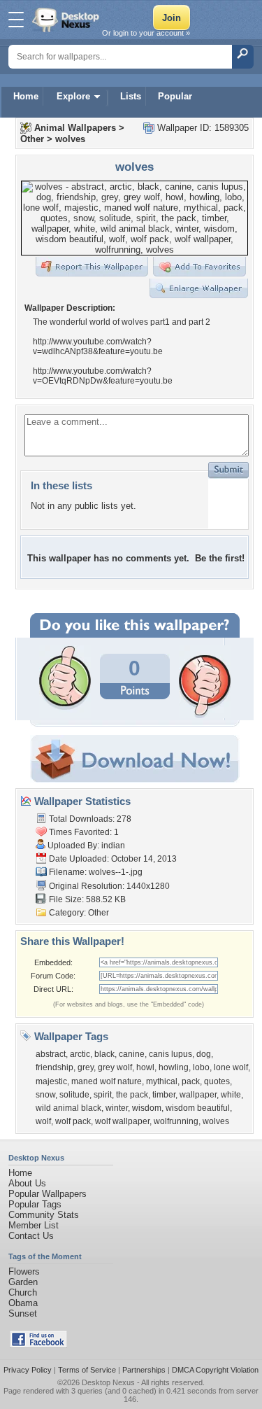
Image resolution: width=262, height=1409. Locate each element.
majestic (51, 1081)
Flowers (24, 1271)
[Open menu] (16, 19)
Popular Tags (34, 1204)
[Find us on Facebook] (38, 1345)
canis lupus (170, 1054)
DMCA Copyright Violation (215, 1370)
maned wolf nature (106, 1081)
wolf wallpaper (122, 1121)
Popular (175, 96)
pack (191, 1081)
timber (163, 1095)
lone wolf (231, 1067)
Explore (73, 96)
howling (174, 1067)
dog (203, 1054)
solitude (74, 1095)
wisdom (146, 1108)
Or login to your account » (146, 33)
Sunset (22, 1313)
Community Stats (43, 1215)
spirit (103, 1095)
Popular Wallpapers (47, 1194)
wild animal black (68, 1108)
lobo (201, 1067)
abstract (51, 1054)
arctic (80, 1054)
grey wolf (115, 1067)
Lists (130, 96)
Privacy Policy (27, 1370)
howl (145, 1067)
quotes (217, 1081)
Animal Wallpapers (75, 127)
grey (86, 1067)
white (231, 1095)
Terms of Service (87, 1370)
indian (113, 845)
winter (116, 1108)
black (104, 1054)
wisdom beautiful (198, 1108)
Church (22, 1292)
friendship (54, 1067)
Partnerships (144, 1370)
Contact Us (31, 1236)
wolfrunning (176, 1121)
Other (32, 139)
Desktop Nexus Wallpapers (67, 19)
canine (132, 1054)
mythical (161, 1081)
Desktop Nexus (108, 1382)
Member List (33, 1225)
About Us (27, 1183)
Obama (23, 1303)
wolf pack (73, 1121)
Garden (23, 1282)
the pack (132, 1095)
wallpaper (198, 1095)
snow (45, 1095)
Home (25, 96)
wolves (70, 139)
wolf (43, 1121)
